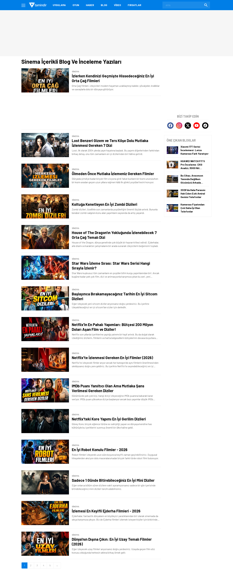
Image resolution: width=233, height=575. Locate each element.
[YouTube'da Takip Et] (196, 125)
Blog (104, 5)
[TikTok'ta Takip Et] (205, 125)
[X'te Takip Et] (188, 125)
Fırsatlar (134, 5)
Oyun (76, 5)
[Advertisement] (91, 112)
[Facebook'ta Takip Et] (170, 125)
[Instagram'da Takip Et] (179, 125)
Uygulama (59, 5)
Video (117, 5)
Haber (90, 5)
